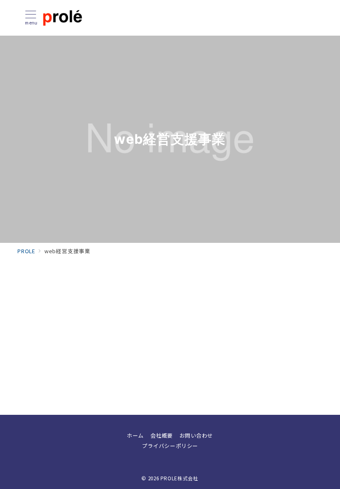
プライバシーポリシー (170, 446)
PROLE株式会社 (179, 478)
